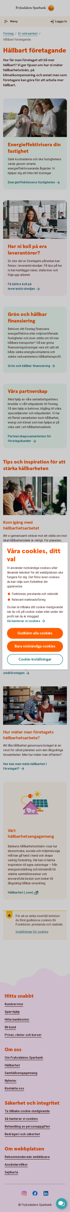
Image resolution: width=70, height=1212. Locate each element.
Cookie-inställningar (35, 659)
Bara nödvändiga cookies (35, 646)
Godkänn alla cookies (35, 633)
